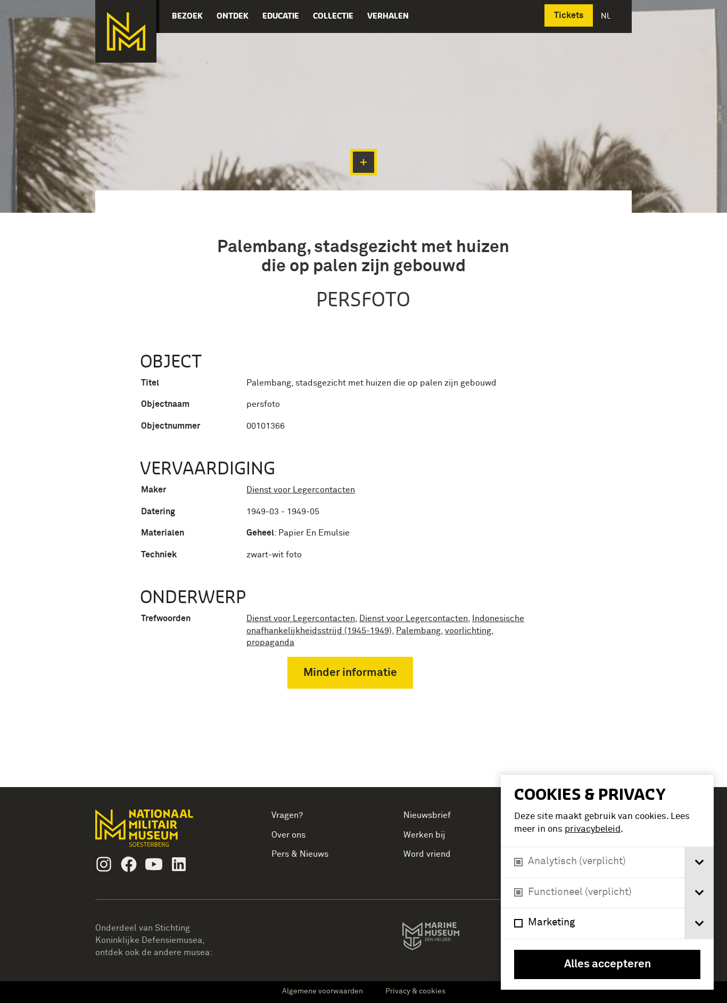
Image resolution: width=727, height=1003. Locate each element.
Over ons (288, 835)
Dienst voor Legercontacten (300, 490)
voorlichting (468, 630)
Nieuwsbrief (427, 815)
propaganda (270, 642)
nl (607, 15)
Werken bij (424, 835)
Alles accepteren (607, 964)
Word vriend (427, 854)
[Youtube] (153, 864)
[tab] (699, 862)
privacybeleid (593, 829)
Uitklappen (363, 162)
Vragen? (287, 815)
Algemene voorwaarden (322, 991)
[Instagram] (103, 864)
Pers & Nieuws (299, 854)
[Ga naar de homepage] (125, 31)
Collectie (333, 16)
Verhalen (388, 16)
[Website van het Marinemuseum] (445, 938)
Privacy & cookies (415, 991)
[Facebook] (128, 864)
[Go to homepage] (161, 832)
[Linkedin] (178, 864)
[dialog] (607, 882)
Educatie (280, 16)
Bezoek (187, 16)
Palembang (418, 630)
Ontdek (233, 16)
